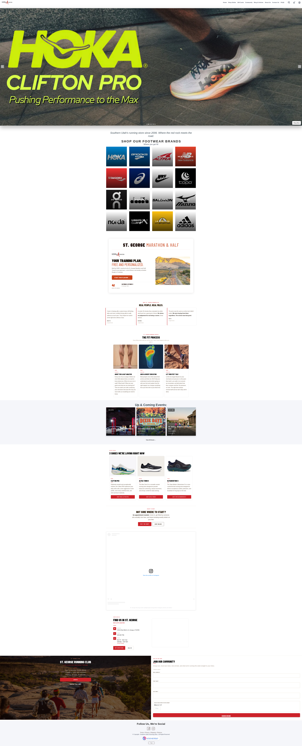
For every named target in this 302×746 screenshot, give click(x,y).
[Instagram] (153, 728)
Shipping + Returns (156, 732)
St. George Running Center (137, 607)
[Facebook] (148, 728)
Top (151, 743)
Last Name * (155, 691)
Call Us (130, 648)
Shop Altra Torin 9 (151, 496)
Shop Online (232, 2)
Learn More (296, 123)
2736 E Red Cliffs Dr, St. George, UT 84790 (128, 630)
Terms (142, 732)
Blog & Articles (258, 2)
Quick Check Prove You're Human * (162, 702)
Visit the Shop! (144, 524)
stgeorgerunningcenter (151, 607)
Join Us (75, 679)
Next (299, 66)
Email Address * (156, 672)
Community (249, 2)
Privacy (147, 732)
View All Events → (151, 440)
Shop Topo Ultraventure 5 (179, 496)
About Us (268, 2)
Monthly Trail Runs (75, 684)
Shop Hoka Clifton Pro (123, 496)
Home (225, 2)
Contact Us (275, 2)
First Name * (156, 681)
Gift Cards (240, 2)
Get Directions (119, 648)
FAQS (282, 2)
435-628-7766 (120, 635)
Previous (2, 66)
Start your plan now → (122, 277)
